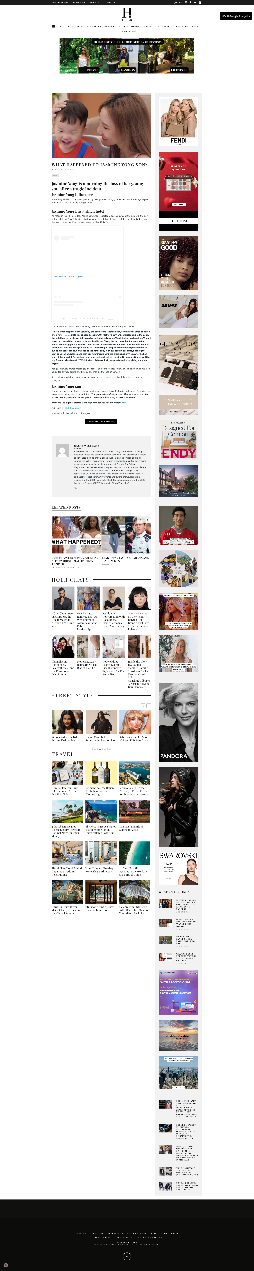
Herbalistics (182, 26)
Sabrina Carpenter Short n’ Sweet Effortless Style (66, 739)
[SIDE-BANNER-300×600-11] (178, 806)
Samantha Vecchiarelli (63, 565)
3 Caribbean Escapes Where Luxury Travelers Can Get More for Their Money (66, 834)
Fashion (63, 26)
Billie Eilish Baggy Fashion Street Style (101, 739)
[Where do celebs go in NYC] (178, 1072)
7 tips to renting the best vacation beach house (99, 911)
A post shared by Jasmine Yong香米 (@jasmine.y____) (87, 318)
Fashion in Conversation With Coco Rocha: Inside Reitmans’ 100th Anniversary (114, 620)
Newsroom (129, 31)
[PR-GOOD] (178, 262)
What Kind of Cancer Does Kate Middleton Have (186, 939)
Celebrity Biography (100, 26)
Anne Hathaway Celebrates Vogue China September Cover (187, 1171)
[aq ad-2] (178, 1035)
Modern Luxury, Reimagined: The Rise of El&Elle (87, 664)
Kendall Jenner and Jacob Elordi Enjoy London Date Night (187, 1186)
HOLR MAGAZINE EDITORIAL (114, 568)
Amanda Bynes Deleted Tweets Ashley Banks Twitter (186, 957)
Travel (148, 26)
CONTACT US (109, 3)
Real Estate (163, 26)
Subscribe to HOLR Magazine (101, 421)
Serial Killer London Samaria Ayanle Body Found (186, 922)
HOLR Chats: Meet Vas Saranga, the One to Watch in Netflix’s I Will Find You (63, 620)
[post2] (178, 992)
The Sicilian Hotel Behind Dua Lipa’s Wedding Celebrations (67, 874)
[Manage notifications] (6, 1265)
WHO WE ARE (79, 3)
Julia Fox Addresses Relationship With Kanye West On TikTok (76, 560)
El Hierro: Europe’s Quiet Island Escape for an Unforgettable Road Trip (100, 833)
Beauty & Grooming (129, 26)
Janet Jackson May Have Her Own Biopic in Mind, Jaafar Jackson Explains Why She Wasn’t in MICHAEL (187, 1153)
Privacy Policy (127, 1242)
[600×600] (178, 439)
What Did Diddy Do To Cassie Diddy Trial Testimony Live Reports (122, 561)
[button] (148, 705)
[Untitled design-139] (178, 722)
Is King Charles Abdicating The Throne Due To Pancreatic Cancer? (186, 904)
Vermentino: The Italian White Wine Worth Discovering (99, 794)
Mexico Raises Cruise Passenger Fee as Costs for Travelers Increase (133, 794)
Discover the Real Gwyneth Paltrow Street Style (133, 740)
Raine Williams (64, 169)
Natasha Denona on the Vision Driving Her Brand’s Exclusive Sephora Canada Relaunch (138, 621)
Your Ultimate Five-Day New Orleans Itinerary (99, 873)
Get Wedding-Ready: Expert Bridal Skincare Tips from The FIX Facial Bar (113, 668)
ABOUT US (94, 3)
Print (196, 26)
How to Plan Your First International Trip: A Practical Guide (65, 794)
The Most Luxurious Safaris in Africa (131, 831)
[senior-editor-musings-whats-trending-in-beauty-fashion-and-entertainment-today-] (178, 568)
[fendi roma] (178, 121)
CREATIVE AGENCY (60, 3)
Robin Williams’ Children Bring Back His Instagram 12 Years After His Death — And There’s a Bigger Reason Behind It (187, 1109)
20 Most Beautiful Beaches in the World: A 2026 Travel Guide (133, 874)
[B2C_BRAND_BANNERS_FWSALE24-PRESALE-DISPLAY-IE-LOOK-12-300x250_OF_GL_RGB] (178, 868)
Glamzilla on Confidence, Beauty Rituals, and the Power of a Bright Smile (63, 668)
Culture (55, 175)
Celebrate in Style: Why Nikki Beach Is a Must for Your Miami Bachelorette (134, 913)
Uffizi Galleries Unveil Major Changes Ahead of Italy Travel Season (66, 913)
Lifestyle (77, 26)
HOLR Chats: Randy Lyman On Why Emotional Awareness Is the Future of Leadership (87, 621)
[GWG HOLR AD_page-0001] (178, 375)
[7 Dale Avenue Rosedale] (178, 480)
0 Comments (182, 912)
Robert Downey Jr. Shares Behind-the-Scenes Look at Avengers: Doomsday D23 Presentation (186, 1131)
